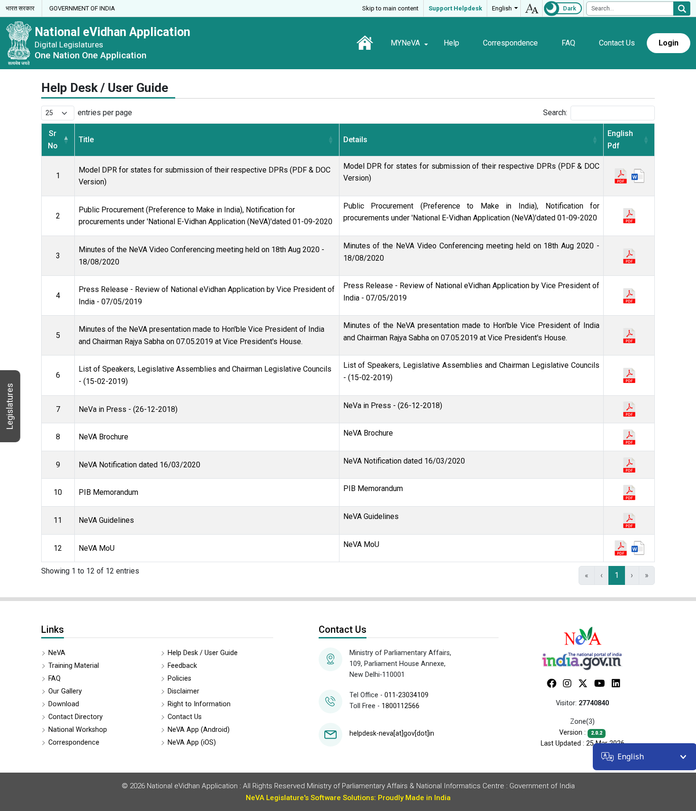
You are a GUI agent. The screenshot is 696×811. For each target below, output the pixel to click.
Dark (569, 8)
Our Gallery (65, 691)
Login (668, 42)
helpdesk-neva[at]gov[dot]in (391, 733)
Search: (555, 112)
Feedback (182, 666)
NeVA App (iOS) (192, 742)
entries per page (105, 112)
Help (451, 42)
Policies (179, 678)
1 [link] (617, 575)
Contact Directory (75, 717)
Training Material (73, 666)
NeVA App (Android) (199, 730)
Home (364, 42)
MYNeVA (405, 42)
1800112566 (400, 706)
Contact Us (617, 42)
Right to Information (199, 704)
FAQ (568, 42)
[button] (66, 139)
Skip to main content (390, 8)
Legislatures (10, 406)
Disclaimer (183, 691)
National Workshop (77, 730)
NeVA (56, 653)
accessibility (531, 8)
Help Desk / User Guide (203, 653)
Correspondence (510, 42)
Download (63, 704)
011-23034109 (406, 695)
